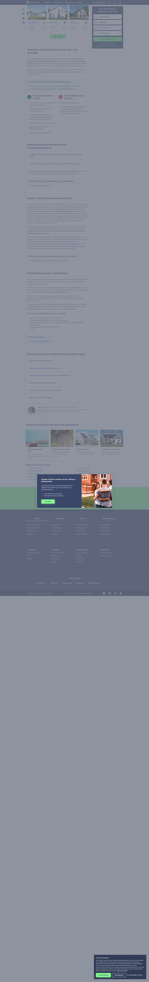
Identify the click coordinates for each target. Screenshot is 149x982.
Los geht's (48, 501)
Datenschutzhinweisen (122, 970)
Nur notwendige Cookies (134, 975)
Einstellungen (118, 975)
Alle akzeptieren (103, 975)
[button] (110, 476)
